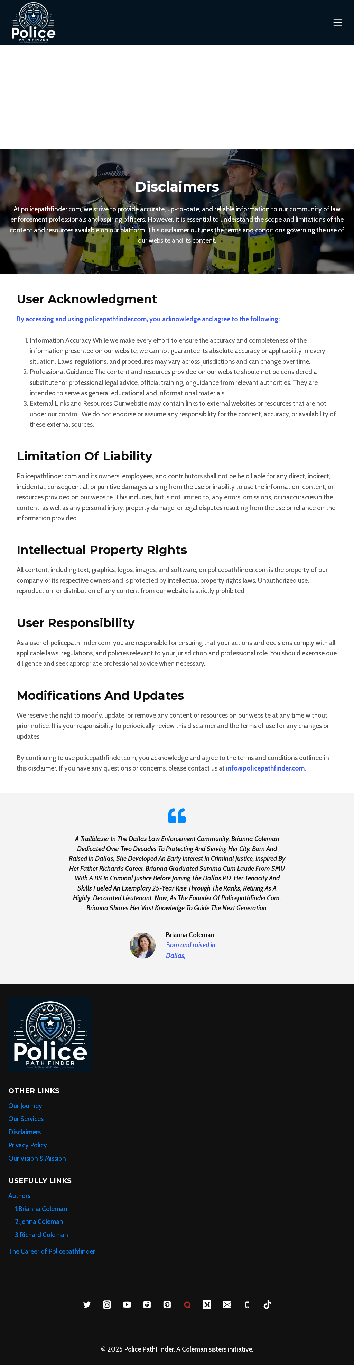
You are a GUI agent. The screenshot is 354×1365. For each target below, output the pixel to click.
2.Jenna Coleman (39, 1222)
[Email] (226, 1304)
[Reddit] (146, 1304)
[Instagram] (106, 1304)
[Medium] (206, 1304)
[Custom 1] (186, 1304)
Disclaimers (24, 1132)
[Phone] (247, 1304)
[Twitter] (86, 1304)
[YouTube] (126, 1304)
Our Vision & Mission (37, 1158)
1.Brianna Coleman (42, 1209)
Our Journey (25, 1106)
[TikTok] (267, 1304)
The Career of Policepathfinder (51, 1251)
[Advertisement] (177, 96)
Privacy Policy (27, 1145)
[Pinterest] (166, 1304)
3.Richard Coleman (42, 1235)
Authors (19, 1196)
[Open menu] (337, 22)
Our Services (26, 1119)
